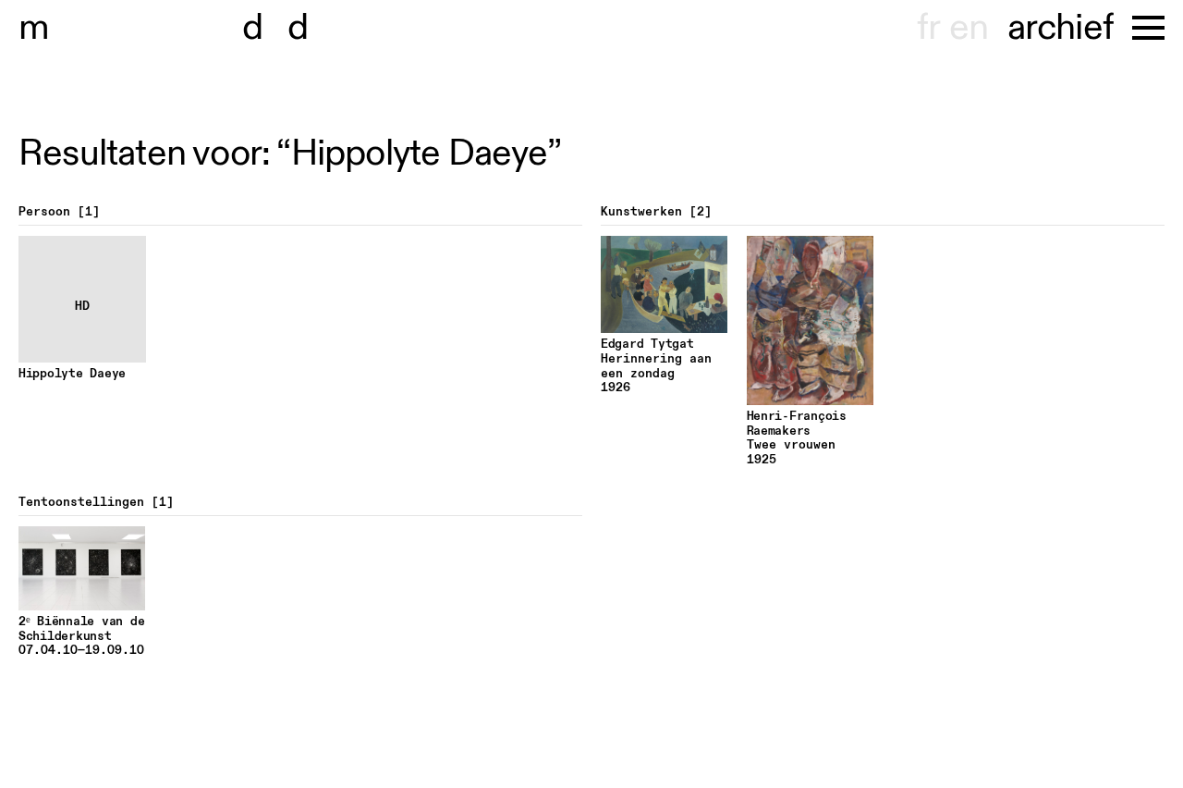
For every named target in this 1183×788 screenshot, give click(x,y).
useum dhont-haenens (229, 27)
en (968, 27)
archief (1060, 27)
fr (928, 27)
